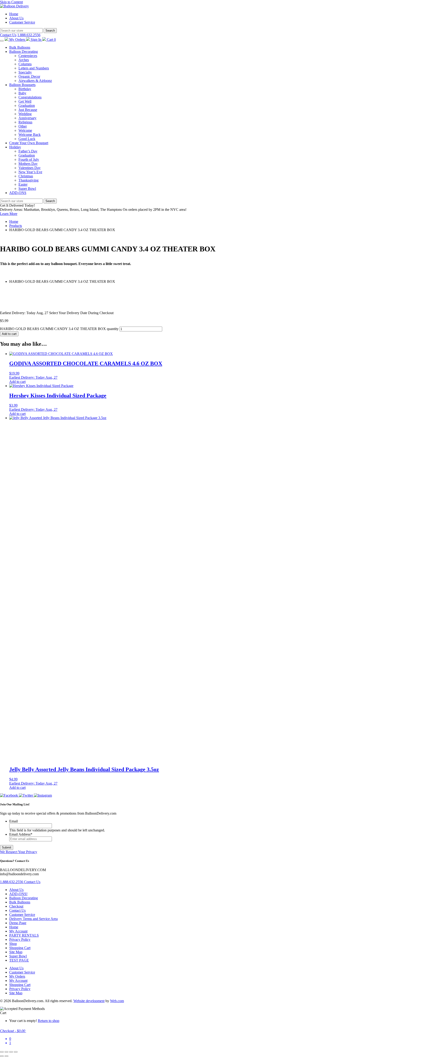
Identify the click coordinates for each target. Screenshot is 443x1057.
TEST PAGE (19, 960)
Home (13, 14)
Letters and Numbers (33, 68)
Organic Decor (29, 76)
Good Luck (26, 139)
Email (13, 821)
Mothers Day (28, 164)
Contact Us (8, 35)
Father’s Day (27, 151)
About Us (16, 18)
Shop (13, 944)
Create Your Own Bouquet (28, 143)
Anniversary (27, 118)
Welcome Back (29, 135)
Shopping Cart (19, 948)
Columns (25, 64)
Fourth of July (28, 159)
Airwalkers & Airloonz (35, 81)
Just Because (27, 110)
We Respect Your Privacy (18, 852)
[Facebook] (9, 795)
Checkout (16, 906)
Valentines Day (29, 168)
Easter (22, 184)
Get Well (24, 101)
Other (22, 126)
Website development (89, 1001)
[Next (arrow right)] (6, 1056)
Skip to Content (11, 2)
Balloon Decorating (23, 52)
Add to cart (9, 334)
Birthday (24, 89)
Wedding (25, 114)
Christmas (25, 176)
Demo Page (17, 923)
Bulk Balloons (19, 47)
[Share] (11, 1052)
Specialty (25, 72)
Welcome (25, 130)
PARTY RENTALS (24, 935)
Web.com (117, 1001)
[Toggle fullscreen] (6, 1052)
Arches (23, 60)
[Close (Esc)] (16, 1052)
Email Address (20, 834)
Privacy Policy (19, 939)
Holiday (15, 147)
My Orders (17, 976)
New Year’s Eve (30, 172)
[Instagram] (43, 795)
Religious (25, 122)
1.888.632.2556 (28, 35)
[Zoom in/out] (2, 1052)
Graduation (26, 105)
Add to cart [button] (17, 382)
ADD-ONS (17, 193)
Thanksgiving (28, 180)
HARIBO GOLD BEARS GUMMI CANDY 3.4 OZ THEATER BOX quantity (59, 329)
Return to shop (48, 1021)
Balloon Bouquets (22, 85)
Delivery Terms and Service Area (33, 919)
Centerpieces (27, 56)
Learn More (8, 214)
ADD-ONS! (18, 894)
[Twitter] (26, 795)
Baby (22, 93)
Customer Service (22, 22)
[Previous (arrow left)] (2, 1056)
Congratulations (30, 97)
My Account (18, 931)
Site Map (15, 952)
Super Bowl (27, 189)
